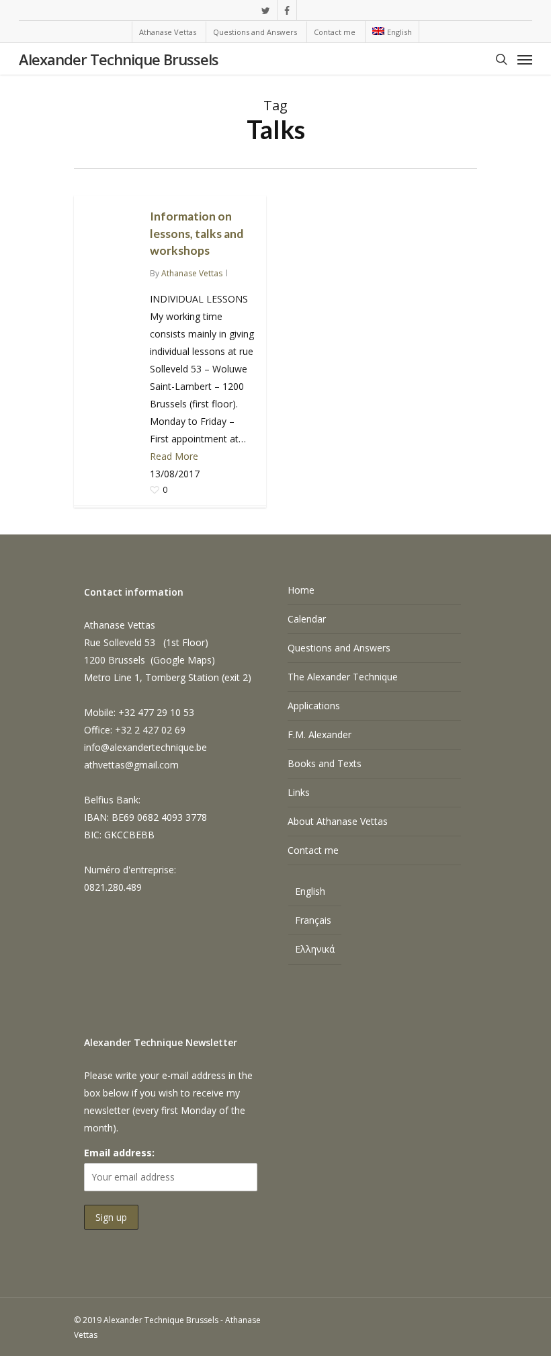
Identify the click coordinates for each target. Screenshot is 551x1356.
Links (299, 792)
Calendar (307, 618)
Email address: (119, 1152)
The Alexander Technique (343, 676)
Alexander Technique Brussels (118, 59)
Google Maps (182, 659)
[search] (501, 59)
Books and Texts (325, 763)
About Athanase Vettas (338, 821)
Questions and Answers (339, 647)
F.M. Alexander (319, 734)
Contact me (313, 850)
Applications (314, 705)
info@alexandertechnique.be (145, 747)
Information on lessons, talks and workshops (196, 233)
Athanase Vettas (191, 273)
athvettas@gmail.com (131, 764)
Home (301, 590)
